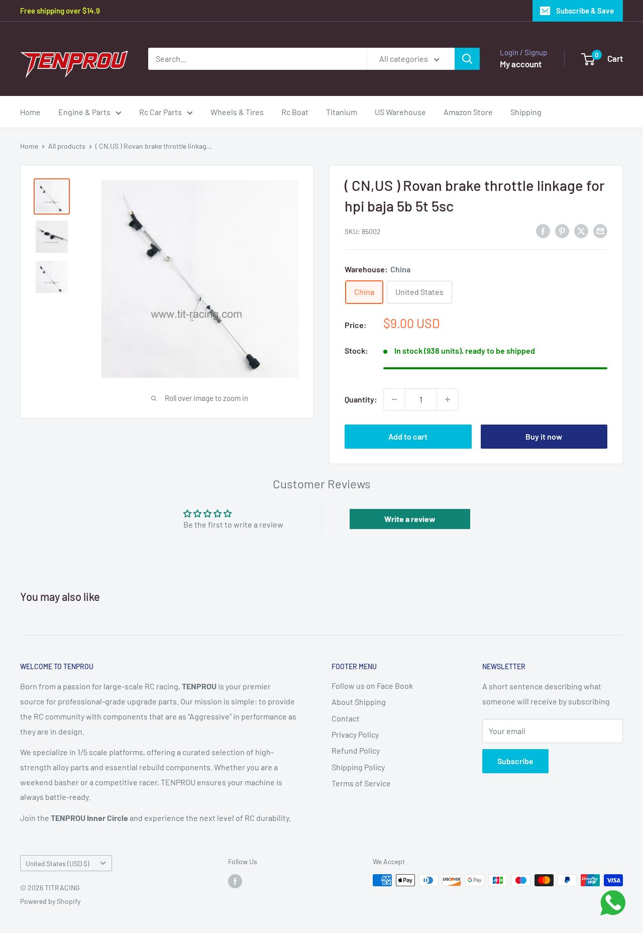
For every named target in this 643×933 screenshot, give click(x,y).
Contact (346, 718)
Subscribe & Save (585, 10)
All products (66, 146)
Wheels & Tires (237, 112)
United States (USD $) (57, 863)
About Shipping (359, 701)
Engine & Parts (84, 112)
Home (30, 112)
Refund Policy (356, 750)
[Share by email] (600, 230)
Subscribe (515, 761)
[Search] (467, 59)
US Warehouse (400, 112)
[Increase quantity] (447, 399)
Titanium (341, 112)
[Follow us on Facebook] (235, 881)
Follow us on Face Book (372, 685)
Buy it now (543, 436)
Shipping (526, 112)
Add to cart (407, 436)
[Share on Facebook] (543, 230)
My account (521, 64)
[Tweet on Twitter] (581, 230)
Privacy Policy (355, 734)
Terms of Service (361, 783)
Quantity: (361, 399)
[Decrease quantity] (394, 399)
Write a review (410, 519)
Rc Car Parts (160, 112)
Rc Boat (294, 112)
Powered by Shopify (50, 901)
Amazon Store (468, 112)
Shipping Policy (358, 767)
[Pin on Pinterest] (562, 230)
